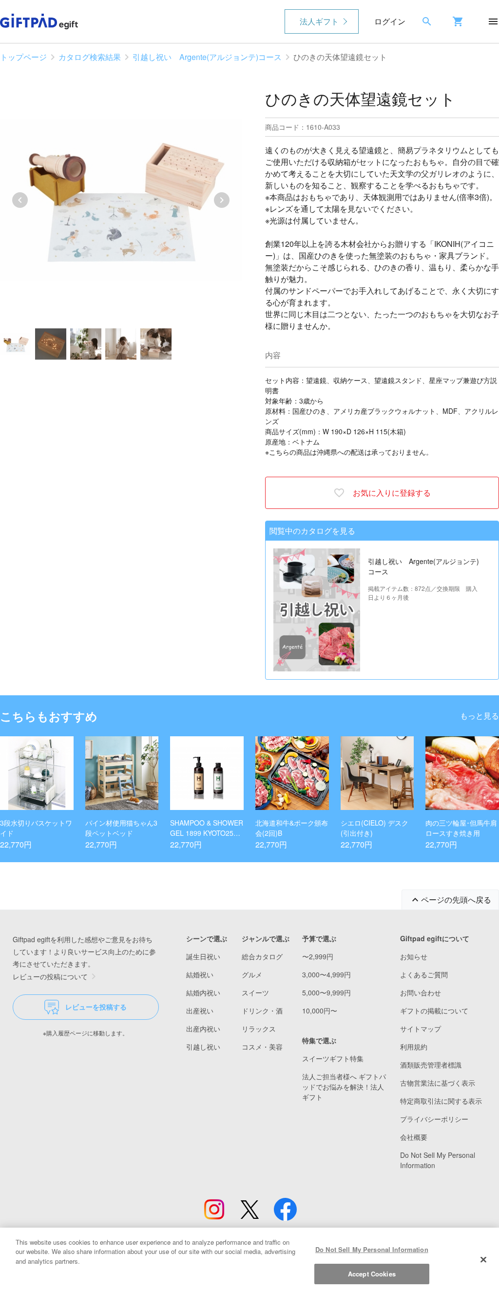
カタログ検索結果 (89, 56)
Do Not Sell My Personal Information (371, 1249)
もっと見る (479, 715)
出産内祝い (203, 1028)
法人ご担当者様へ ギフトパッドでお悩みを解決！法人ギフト (344, 1087)
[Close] (483, 1259)
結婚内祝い (203, 992)
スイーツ (255, 992)
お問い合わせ (420, 992)
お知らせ (413, 956)
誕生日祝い (203, 956)
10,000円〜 (319, 1010)
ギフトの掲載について (434, 1010)
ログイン (389, 21)
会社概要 (413, 1137)
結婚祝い (199, 974)
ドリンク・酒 (262, 1010)
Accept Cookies (372, 1273)
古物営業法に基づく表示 (437, 1083)
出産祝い (199, 1010)
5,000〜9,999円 (326, 992)
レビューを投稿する (96, 1006)
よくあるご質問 (424, 974)
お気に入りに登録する (392, 492)
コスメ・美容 (262, 1046)
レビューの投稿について (50, 976)
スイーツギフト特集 (333, 1058)
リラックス (259, 1028)
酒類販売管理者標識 (430, 1065)
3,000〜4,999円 (326, 974)
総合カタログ (262, 956)
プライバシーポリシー (434, 1119)
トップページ (23, 56)
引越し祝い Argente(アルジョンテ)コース (207, 56)
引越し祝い (203, 1046)
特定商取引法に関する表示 (441, 1101)
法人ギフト (319, 21)
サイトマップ (420, 1028)
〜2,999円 (317, 956)
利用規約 (413, 1046)
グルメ (252, 974)
